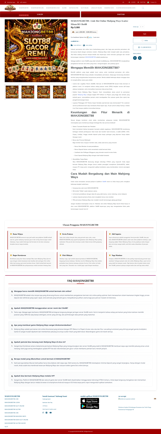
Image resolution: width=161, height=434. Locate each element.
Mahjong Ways (82, 94)
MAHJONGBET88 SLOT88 (12, 409)
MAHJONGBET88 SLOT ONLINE (14, 406)
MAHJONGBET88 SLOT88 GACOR (15, 423)
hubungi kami (46, 399)
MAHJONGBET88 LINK (11, 399)
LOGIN (133, 2)
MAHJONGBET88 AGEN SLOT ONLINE (16, 419)
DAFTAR (142, 2)
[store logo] (10, 8)
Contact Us (153, 2)
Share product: (137, 53)
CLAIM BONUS (146, 47)
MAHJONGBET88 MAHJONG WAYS (15, 416)
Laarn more (96, 37)
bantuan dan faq (47, 402)
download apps (11, 2)
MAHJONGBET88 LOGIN (12, 402)
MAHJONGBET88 (90, 57)
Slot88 (104, 181)
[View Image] (12, 92)
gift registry (23, 2)
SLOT (6, 426)
